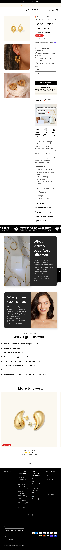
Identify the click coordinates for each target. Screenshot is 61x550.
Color (36, 66)
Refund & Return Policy (51, 495)
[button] (4, 10)
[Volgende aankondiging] (58, 1)
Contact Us (49, 475)
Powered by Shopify (20, 545)
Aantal (37, 73)
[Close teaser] (57, 282)
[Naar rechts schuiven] (34, 463)
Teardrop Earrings (29, 450)
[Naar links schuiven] (27, 463)
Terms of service (49, 484)
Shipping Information (50, 490)
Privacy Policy (50, 479)
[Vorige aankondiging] (3, 1)
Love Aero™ (12, 545)
